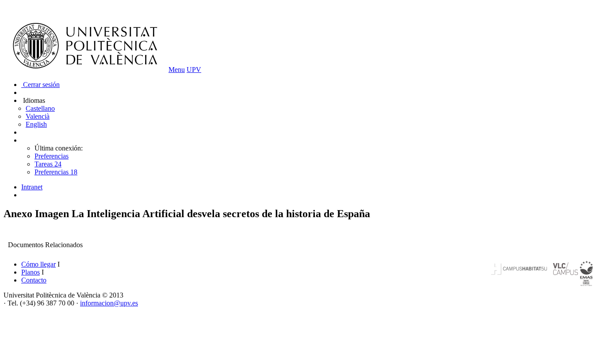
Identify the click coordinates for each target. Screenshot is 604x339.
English (36, 124)
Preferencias (51, 156)
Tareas (47, 164)
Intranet (31, 187)
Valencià (38, 116)
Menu (176, 69)
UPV (194, 69)
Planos (30, 272)
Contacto (33, 280)
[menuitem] (310, 187)
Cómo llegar (38, 264)
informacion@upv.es (109, 303)
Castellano (40, 108)
